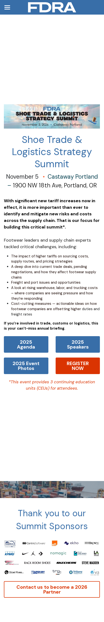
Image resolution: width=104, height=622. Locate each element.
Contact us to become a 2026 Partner (51, 589)
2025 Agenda (26, 344)
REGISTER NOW (78, 365)
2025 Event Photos (26, 365)
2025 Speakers (78, 344)
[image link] (52, 7)
